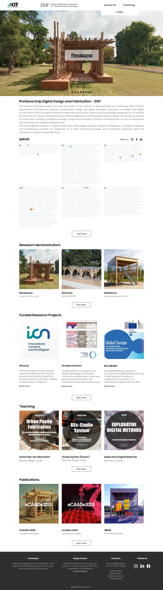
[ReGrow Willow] (88, 92)
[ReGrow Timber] (90, 92)
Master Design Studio (31, 460)
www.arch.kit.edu (80, 571)
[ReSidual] (72, 92)
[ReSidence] (83, 92)
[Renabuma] (74, 92)
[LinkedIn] (141, 139)
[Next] (149, 53)
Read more (67, 386)
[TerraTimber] (85, 92)
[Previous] (14, 53)
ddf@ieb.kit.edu (118, 563)
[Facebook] (136, 139)
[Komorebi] (80, 92)
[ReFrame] (78, 92)
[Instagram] (132, 139)
